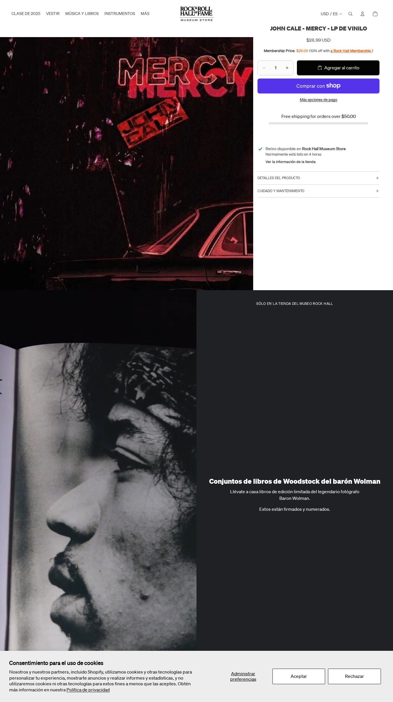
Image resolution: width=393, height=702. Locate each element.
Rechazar (354, 676)
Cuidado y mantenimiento (280, 190)
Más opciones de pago (318, 99)
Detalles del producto (278, 177)
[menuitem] (145, 13)
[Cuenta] (362, 13)
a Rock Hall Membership (351, 50)
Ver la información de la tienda (291, 161)
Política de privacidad (88, 690)
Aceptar (299, 676)
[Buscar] (350, 13)
